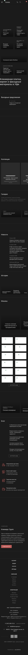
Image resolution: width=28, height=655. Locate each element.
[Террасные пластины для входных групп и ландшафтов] (7, 69)
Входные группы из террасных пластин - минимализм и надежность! (17, 432)
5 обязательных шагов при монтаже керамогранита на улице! (18, 425)
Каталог (14, 560)
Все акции (26, 97)
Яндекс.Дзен (15, 636)
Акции (14, 563)
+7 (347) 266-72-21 (10, 623)
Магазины (14, 592)
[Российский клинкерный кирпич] (21, 43)
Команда (14, 581)
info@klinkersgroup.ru (15, 626)
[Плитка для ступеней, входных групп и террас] (21, 31)
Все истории (26, 275)
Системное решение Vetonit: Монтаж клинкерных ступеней (17, 444)
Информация (14, 589)
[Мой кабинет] (22, 2)
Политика (14, 600)
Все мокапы (26, 301)
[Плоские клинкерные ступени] (10, 403)
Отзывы (14, 583)
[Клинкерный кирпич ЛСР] (14, 136)
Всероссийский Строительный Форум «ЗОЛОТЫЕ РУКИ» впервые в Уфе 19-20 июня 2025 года (18, 266)
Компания (14, 574)
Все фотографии (26, 194)
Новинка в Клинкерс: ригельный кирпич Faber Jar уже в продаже (17, 241)
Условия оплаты (14, 594)
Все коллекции (26, 159)
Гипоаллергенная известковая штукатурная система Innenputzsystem (17, 438)
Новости (14, 579)
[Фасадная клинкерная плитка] (7, 43)
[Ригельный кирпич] (7, 31)
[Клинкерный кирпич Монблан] (14, 56)
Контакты (14, 585)
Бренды (14, 569)
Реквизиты (14, 598)
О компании (14, 577)
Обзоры (14, 602)
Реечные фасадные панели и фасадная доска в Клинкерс (16, 258)
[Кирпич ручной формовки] (21, 69)
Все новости (26, 234)
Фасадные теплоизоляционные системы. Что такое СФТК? (17, 450)
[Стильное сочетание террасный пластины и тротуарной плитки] (10, 317)
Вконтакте (12, 636)
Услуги (14, 566)
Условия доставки (14, 596)
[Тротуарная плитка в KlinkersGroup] (14, 124)
